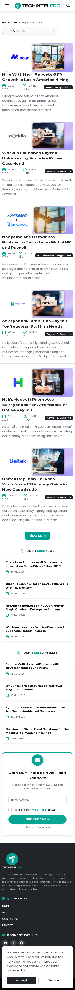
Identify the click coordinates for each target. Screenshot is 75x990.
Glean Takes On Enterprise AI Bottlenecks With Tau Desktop (37, 585)
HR (16, 22)
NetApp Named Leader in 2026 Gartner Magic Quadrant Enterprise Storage (35, 607)
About (6, 912)
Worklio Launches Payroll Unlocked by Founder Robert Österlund (33, 158)
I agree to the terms (34, 810)
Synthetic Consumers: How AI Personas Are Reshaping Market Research (35, 709)
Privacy (7, 925)
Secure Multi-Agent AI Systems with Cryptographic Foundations (32, 666)
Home (6, 22)
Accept (21, 980)
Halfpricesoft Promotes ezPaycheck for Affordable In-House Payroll (35, 404)
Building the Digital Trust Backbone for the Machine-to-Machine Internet (37, 731)
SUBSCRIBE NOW (37, 819)
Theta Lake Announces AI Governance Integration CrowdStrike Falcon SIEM (34, 564)
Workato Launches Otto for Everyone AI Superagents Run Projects (35, 629)
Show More (37, 535)
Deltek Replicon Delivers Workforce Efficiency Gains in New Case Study (34, 484)
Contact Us (10, 918)
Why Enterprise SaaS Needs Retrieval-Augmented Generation (34, 687)
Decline (53, 980)
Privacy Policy (38, 810)
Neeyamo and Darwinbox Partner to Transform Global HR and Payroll (36, 242)
